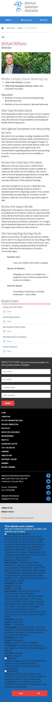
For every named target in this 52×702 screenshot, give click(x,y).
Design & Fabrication (9, 424)
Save (21, 693)
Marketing (12, 671)
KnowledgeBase (7, 436)
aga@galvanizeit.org (9, 498)
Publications (6, 455)
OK (38, 693)
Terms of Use (7, 508)
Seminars (5, 451)
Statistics (11, 658)
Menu (9, 20)
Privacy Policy (7, 511)
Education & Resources (10, 432)
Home (2, 28)
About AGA (10, 28)
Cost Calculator (8, 447)
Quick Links (27, 20)
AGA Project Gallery (9, 459)
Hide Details (8, 694)
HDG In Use (5, 428)
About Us (5, 440)
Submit (8, 403)
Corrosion (5, 416)
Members (4, 463)
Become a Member (8, 467)
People (19, 28)
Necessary (18, 534)
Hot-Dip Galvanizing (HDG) (12, 420)
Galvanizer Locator (9, 444)
